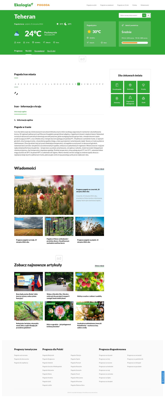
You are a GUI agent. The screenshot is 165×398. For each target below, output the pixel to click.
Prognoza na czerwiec (106, 374)
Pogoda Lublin (47, 385)
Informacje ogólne (20, 111)
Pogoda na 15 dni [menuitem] (123, 5)
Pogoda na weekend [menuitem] (106, 5)
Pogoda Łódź (46, 381)
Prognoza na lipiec (105, 378)
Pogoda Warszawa (77, 378)
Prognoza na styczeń (105, 355)
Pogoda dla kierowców (21, 359)
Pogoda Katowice (48, 370)
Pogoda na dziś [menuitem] (91, 5)
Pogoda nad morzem (21, 355)
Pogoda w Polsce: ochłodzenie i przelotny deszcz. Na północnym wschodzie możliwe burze (58, 241)
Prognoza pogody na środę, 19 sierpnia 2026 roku (26, 241)
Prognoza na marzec (105, 363)
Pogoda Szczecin (76, 370)
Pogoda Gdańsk (47, 363)
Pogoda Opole (75, 359)
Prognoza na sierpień (106, 381)
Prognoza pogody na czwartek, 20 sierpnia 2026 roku (87, 190)
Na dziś (28, 51)
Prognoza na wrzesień (134, 355)
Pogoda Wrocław (76, 381)
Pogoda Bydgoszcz (48, 359)
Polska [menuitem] (134, 5)
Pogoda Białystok (48, 355)
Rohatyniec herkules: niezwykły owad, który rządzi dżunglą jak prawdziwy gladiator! (27, 325)
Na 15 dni (51, 51)
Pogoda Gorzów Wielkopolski (52, 366)
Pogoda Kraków (47, 378)
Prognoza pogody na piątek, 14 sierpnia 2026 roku (87, 241)
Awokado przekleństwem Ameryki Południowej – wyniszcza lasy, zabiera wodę (89, 325)
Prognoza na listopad (134, 363)
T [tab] (78, 84)
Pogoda (43, 5)
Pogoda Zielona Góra (77, 385)
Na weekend (39, 51)
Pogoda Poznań (76, 363)
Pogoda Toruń (75, 374)
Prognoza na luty (104, 359)
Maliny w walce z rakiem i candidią (89, 296)
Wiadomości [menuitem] (145, 5)
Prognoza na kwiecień (106, 366)
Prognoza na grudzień (134, 366)
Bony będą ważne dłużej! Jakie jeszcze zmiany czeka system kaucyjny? (27, 296)
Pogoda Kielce (47, 374)
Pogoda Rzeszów (76, 366)
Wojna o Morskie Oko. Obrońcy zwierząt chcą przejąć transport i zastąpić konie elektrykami (58, 296)
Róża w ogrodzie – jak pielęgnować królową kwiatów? (59, 325)
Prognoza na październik (135, 359)
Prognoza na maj (104, 370)
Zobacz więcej (99, 169)
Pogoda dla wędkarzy (21, 362)
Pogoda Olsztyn (76, 355)
